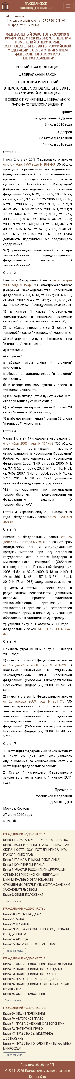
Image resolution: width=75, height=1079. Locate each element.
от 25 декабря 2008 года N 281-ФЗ (34, 665)
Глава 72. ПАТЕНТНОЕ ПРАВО (23, 1028)
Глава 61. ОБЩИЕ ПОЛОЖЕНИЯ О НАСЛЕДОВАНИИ (37, 964)
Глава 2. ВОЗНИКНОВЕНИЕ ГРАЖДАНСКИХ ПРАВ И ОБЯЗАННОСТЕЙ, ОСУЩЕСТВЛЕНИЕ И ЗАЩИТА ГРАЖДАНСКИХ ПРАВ (37, 849)
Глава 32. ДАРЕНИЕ (16, 924)
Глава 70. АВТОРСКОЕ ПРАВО (23, 1018)
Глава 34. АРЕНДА (15, 939)
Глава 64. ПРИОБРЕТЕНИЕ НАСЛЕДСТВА (31, 979)
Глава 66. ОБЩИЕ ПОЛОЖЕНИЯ (24, 994)
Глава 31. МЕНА (13, 919)
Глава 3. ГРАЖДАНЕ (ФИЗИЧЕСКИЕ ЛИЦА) (31, 859)
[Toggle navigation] (68, 6)
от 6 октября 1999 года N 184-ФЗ (29, 164)
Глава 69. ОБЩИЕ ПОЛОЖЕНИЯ (24, 1013)
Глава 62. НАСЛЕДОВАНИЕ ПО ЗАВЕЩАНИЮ (33, 969)
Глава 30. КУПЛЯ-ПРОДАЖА (22, 914)
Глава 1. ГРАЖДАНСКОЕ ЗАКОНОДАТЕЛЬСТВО (35, 839)
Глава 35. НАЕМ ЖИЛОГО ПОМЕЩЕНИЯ (29, 944)
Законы (19, 16)
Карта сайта (37, 1076)
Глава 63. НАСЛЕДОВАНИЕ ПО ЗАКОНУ (29, 974)
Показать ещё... (14, 901)
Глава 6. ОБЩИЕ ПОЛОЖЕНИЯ (23, 894)
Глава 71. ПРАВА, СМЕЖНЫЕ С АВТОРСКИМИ (33, 1023)
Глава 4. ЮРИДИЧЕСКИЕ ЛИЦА (24, 864)
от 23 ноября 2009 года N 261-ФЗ (33, 701)
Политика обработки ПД (37, 1064)
